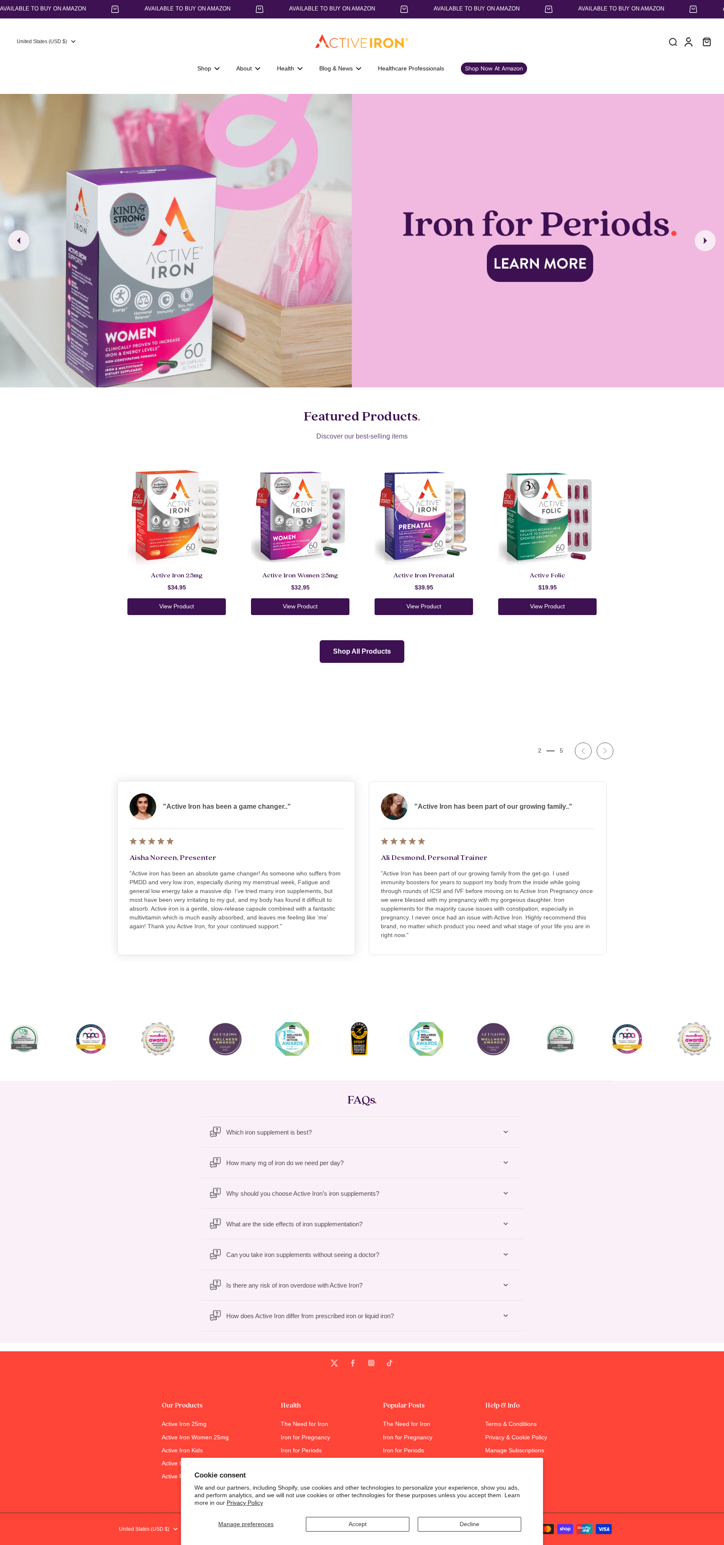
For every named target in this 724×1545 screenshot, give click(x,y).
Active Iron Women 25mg (195, 1437)
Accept (358, 1524)
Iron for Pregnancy (305, 1437)
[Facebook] (353, 1363)
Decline (469, 1524)
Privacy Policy (245, 1502)
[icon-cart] (706, 41)
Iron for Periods (301, 1450)
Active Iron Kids (182, 1450)
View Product (176, 606)
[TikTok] (389, 1363)
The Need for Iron (304, 1423)
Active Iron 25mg (184, 1423)
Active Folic (177, 1476)
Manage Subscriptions (514, 1450)
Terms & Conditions (511, 1423)
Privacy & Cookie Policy (516, 1437)
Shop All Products (362, 651)
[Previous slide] (18, 240)
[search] (673, 41)
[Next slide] (705, 240)
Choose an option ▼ (27, 89)
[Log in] (688, 41)
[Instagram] (371, 1363)
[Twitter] (334, 1363)
